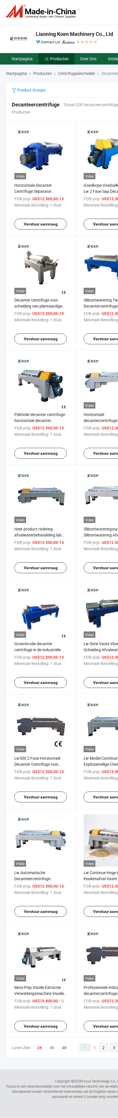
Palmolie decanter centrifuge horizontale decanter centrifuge (39, 420)
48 (64, 1047)
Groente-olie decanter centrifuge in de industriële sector (37, 649)
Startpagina (22, 58)
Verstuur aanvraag (41, 224)
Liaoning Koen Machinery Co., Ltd (74, 34)
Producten (59, 58)
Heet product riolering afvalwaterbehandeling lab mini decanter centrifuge (38, 535)
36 (52, 1047)
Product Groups (31, 90)
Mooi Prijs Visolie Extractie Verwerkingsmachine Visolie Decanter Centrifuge (39, 993)
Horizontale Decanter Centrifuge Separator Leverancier (33, 191)
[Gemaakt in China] (42, 11)
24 (39, 1047)
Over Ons (88, 58)
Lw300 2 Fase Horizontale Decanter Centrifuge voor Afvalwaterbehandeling (37, 764)
